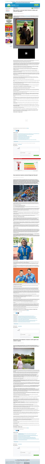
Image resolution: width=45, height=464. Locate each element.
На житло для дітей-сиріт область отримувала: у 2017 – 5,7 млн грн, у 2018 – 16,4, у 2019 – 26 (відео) (27, 139)
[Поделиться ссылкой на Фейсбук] (17, 313)
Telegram (28, 310)
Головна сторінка (17, 1)
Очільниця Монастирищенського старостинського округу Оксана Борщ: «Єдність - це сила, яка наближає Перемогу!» (28, 133)
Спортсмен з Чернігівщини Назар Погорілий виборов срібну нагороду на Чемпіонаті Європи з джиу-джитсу (27, 318)
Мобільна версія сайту (13, 1)
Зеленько (15, 129)
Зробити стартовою (8, 1)
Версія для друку (16, 141)
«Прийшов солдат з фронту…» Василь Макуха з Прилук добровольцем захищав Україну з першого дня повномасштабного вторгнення (27, 433)
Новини (19, 1)
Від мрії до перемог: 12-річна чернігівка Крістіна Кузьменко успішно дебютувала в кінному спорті (26, 317)
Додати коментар (20, 144)
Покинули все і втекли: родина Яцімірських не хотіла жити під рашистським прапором (26, 134)
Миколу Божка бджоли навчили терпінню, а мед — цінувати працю (24, 436)
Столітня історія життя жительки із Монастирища (22, 135)
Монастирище (17, 129)
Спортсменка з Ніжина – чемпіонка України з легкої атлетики (23, 319)
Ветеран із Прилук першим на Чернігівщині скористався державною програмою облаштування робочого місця (28, 435)
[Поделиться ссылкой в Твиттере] (18, 313)
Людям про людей (22, 1)
